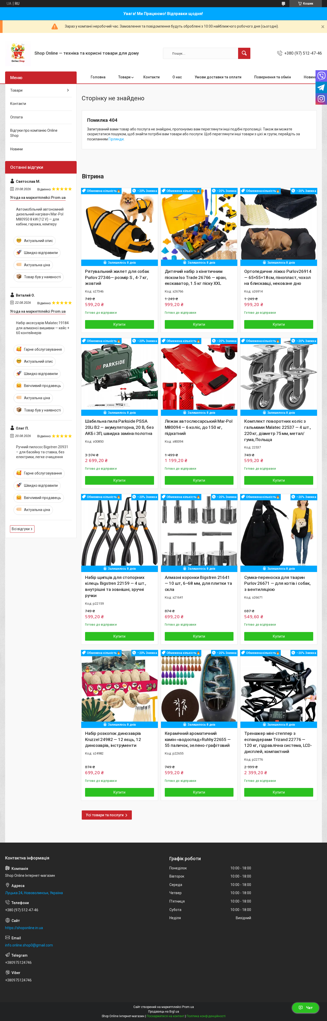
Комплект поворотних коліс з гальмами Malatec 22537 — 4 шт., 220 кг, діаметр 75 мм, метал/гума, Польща (277, 430)
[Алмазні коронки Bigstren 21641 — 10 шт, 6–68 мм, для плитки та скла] (199, 532)
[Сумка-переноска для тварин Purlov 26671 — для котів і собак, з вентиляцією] (278, 532)
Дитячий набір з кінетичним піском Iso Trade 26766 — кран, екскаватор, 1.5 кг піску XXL (196, 277)
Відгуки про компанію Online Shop (33, 133)
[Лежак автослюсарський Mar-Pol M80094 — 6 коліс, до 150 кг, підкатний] (199, 376)
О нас (177, 77)
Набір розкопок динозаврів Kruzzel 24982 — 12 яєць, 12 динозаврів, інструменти (113, 739)
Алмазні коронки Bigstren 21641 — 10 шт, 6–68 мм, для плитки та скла (198, 583)
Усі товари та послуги (105, 815)
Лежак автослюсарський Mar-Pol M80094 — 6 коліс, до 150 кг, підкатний (198, 427)
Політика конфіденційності (206, 1016)
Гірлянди (116, 139)
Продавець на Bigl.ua (163, 1011)
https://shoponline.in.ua (24, 928)
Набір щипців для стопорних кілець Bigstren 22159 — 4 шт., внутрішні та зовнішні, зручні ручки (115, 586)
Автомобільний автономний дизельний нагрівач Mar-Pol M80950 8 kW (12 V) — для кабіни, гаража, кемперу (40, 216)
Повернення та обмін (272, 77)
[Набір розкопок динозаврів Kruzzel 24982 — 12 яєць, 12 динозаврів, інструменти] (119, 688)
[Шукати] (244, 53)
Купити (119, 324)
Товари (124, 77)
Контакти (151, 77)
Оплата (16, 117)
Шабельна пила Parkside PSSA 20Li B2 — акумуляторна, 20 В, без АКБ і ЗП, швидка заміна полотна (119, 427)
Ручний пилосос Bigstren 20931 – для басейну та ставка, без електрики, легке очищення (42, 452)
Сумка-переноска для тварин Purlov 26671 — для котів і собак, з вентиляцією (277, 583)
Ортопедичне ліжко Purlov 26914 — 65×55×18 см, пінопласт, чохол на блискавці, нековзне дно (277, 277)
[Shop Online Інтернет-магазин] (18, 53)
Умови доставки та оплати (218, 77)
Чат (309, 1008)
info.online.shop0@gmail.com (29, 945)
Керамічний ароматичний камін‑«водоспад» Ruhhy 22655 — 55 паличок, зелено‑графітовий (198, 739)
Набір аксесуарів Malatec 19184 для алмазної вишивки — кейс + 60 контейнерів (42, 328)
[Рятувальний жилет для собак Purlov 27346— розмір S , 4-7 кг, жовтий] (119, 226)
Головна (98, 77)
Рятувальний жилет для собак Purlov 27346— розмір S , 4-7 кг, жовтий (117, 277)
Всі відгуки (21, 529)
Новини (310, 77)
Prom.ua (188, 1007)
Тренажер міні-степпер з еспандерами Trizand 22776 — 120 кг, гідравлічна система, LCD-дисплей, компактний (278, 742)
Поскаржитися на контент (165, 1016)
